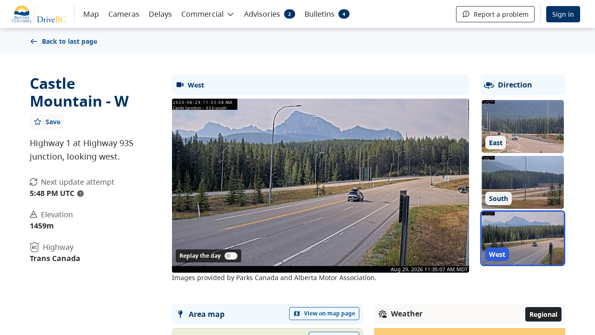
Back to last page (69, 41)
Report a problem (501, 14)
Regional (543, 314)
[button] (208, 13)
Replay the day (200, 256)
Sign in (563, 14)
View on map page (329, 313)
